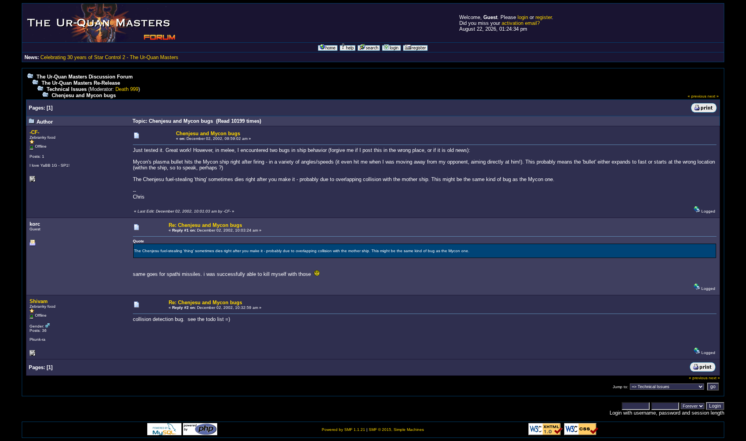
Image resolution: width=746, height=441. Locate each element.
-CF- (34, 132)
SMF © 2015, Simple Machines (396, 429)
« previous (697, 96)
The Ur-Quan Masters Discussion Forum (85, 77)
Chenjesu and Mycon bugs (84, 95)
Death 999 (126, 89)
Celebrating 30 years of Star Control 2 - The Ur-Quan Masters (109, 57)
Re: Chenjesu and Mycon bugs (205, 225)
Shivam (39, 301)
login (523, 17)
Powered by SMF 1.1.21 (343, 429)
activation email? (521, 23)
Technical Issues (67, 89)
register (543, 17)
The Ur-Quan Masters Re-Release (81, 83)
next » (713, 96)
